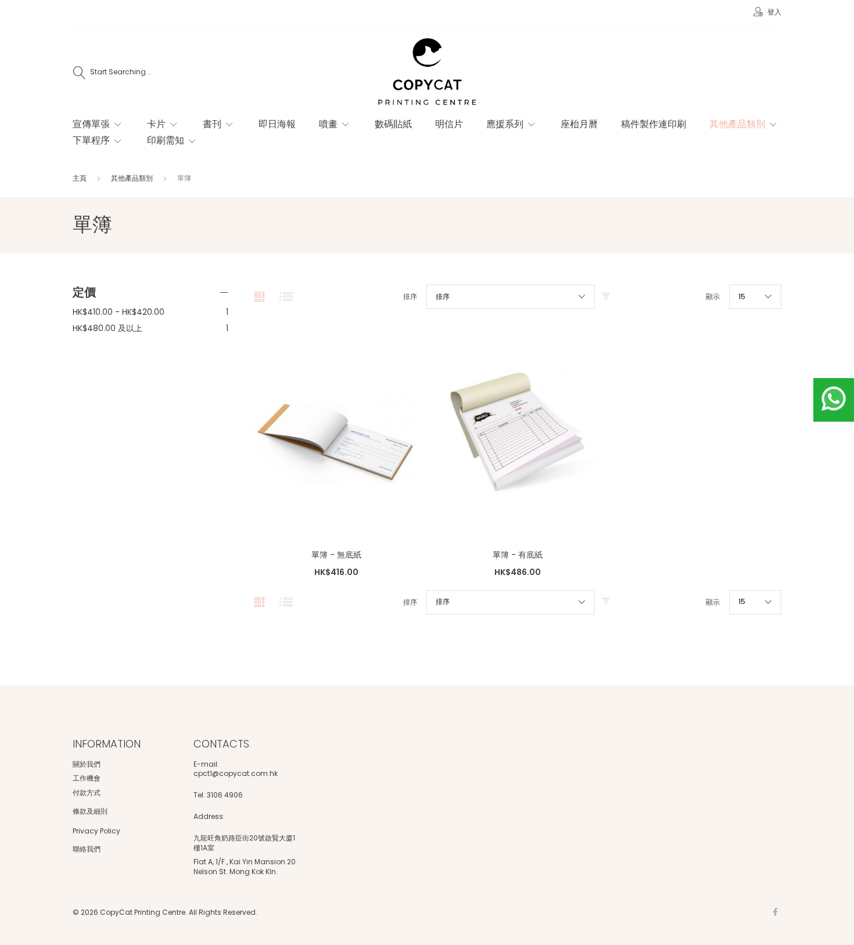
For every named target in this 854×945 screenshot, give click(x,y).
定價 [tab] (84, 292)
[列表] (286, 297)
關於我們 (87, 764)
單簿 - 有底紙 (518, 554)
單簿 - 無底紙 (336, 554)
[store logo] (427, 72)
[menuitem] (98, 124)
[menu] (415, 138)
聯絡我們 (87, 849)
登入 (773, 12)
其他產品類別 (133, 178)
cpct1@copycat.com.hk (235, 773)
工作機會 (87, 778)
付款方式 (87, 792)
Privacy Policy (96, 831)
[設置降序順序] (606, 297)
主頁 (80, 178)
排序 (410, 296)
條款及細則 (90, 811)
